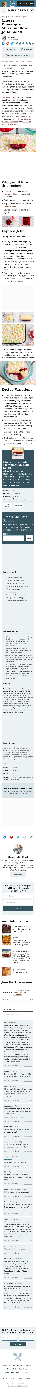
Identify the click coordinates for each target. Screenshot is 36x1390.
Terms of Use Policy (25, 61)
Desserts (27, 1365)
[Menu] (3, 10)
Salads (18, 1373)
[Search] (32, 10)
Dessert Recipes (20, 17)
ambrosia (14, 122)
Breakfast (6, 1365)
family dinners (10, 206)
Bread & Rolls (11, 1369)
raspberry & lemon (12, 194)
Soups (26, 1373)
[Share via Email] (16, 43)
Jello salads (6, 97)
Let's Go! (18, 908)
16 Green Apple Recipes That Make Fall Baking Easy (21, 942)
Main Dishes (17, 1365)
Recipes (10, 17)
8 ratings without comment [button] (22, 992)
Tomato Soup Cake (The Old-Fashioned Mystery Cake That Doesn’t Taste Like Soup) (21, 958)
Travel (20, 1378)
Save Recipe (28, 49)
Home (3, 17)
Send (29, 538)
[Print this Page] (24, 837)
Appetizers (23, 1369)
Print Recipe (7, 505)
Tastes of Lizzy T (18, 11)
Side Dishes (9, 1373)
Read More (18, 874)
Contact (12, 1378)
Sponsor (27, 1378)
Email (6, 534)
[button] (20, 43)
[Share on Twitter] (12, 43)
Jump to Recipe (9, 49)
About (5, 1378)
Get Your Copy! (26, 3)
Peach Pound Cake (21, 973)
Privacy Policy (24, 1386)
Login (31, 999)
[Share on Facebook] (3, 43)
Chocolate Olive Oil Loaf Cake (21, 930)
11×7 (22, 423)
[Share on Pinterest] (7, 43)
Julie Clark (11, 37)
